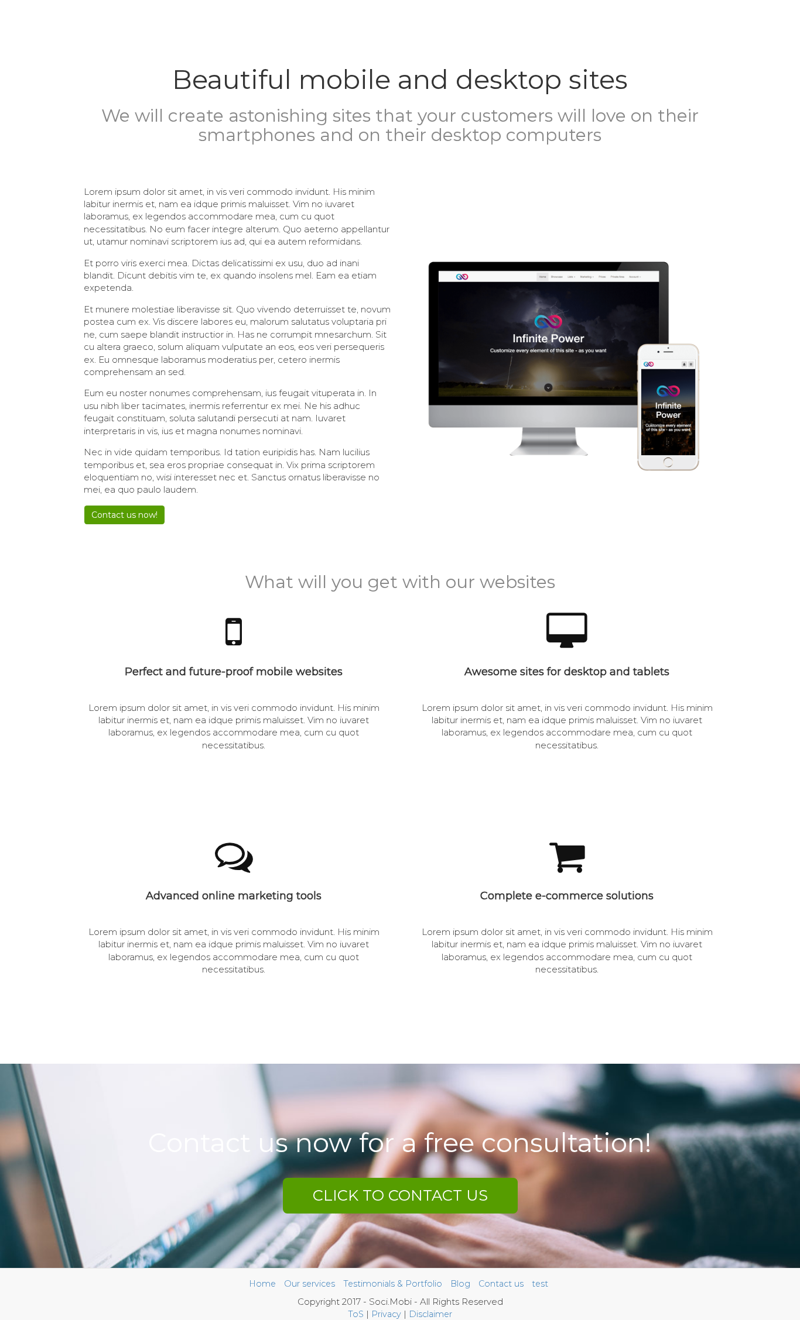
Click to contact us (400, 1195)
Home (262, 1283)
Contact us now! (124, 515)
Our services (309, 1283)
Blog (460, 1283)
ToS (356, 1314)
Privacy (386, 1314)
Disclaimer (430, 1314)
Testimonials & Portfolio (392, 1283)
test (540, 1283)
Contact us (501, 1283)
